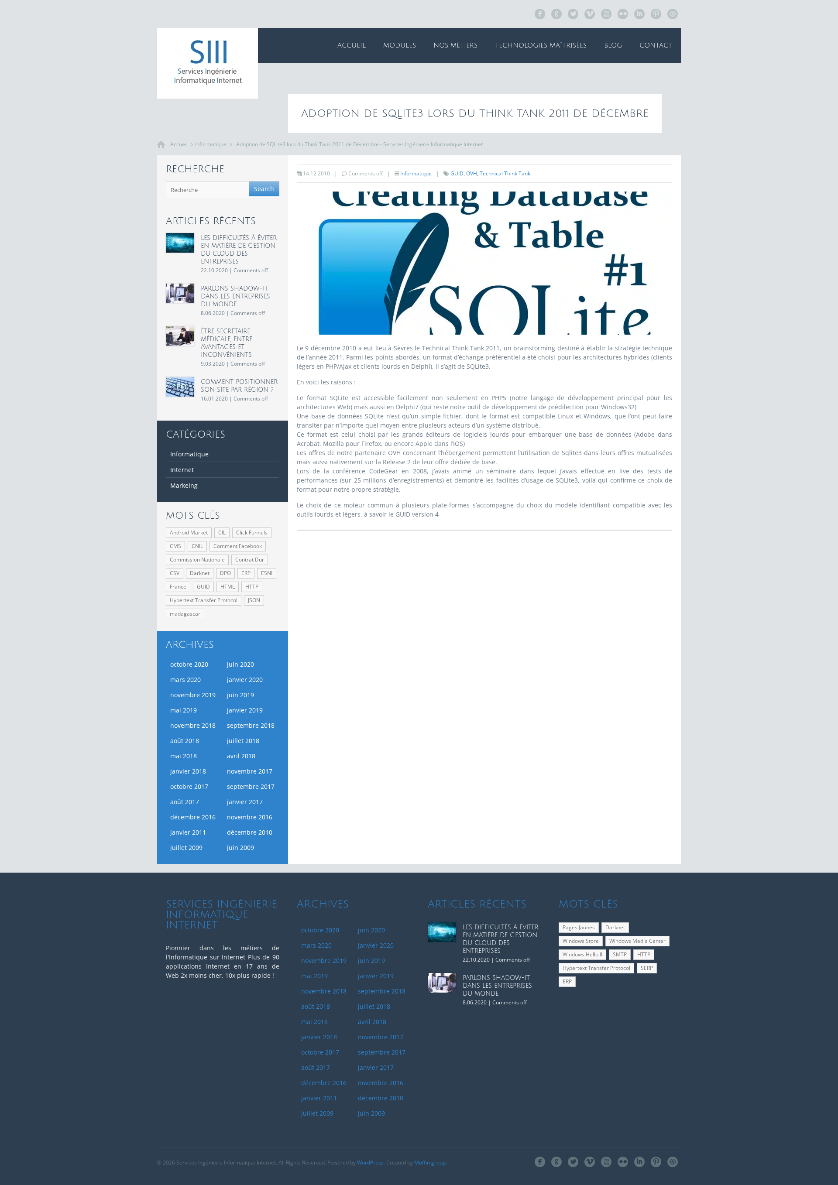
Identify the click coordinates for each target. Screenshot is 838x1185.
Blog (613, 45)
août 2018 (184, 740)
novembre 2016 (249, 817)
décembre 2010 (249, 832)
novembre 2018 (193, 725)
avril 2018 (241, 756)
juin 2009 (240, 847)
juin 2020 (240, 664)
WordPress (370, 1162)
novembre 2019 (193, 695)
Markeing (184, 485)
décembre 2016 (193, 817)
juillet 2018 (243, 740)
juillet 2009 (186, 847)
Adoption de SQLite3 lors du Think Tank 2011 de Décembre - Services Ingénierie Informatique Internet (359, 144)
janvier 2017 (245, 802)
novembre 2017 (249, 771)
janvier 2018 (188, 771)
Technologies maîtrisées (541, 45)
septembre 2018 (251, 725)
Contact (655, 45)
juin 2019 (240, 695)
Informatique (211, 144)
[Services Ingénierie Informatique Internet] (207, 63)
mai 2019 (183, 710)
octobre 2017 (189, 786)
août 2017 (184, 802)
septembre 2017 (251, 786)
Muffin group (430, 1162)
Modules (399, 45)
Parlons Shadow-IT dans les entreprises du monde (235, 296)
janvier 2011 (188, 832)
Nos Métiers (455, 45)
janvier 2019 (245, 710)
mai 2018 (183, 756)
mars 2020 (185, 679)
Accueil (351, 45)
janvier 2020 (245, 679)
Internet (182, 470)
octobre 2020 (189, 664)
